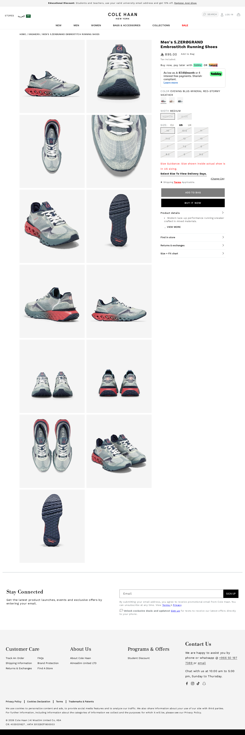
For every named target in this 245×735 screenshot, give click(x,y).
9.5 (201, 154)
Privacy (177, 605)
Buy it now (193, 202)
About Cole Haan (80, 658)
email (202, 663)
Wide (186, 117)
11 (201, 130)
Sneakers (34, 34)
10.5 (184, 130)
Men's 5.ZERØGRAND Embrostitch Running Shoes (71, 34)
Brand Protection (48, 663)
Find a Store (45, 668)
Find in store (168, 237)
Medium (168, 117)
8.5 (168, 154)
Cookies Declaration (38, 701)
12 (184, 138)
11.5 (168, 138)
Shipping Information (19, 663)
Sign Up (231, 593)
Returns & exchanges (173, 245)
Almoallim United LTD (83, 663)
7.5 (184, 146)
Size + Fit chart (169, 253)
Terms (177, 182)
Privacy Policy (13, 701)
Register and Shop (185, 3)
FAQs (40, 658)
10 (167, 130)
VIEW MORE (174, 227)
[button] (59, 26)
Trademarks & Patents (81, 701)
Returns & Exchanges (19, 668)
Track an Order (15, 658)
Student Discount (139, 658)
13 (201, 138)
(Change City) (217, 179)
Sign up (175, 610)
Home (23, 34)
